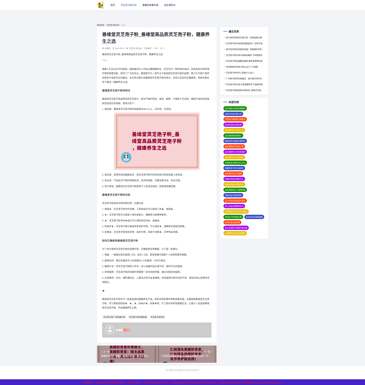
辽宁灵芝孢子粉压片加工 (235, 200)
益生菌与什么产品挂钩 (234, 157)
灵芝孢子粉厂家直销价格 (114, 316)
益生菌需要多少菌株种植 (235, 189)
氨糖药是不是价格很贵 (234, 168)
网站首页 (100, 25)
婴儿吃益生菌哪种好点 (234, 206)
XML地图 (168, 370)
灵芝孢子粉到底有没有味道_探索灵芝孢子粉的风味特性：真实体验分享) (258, 90)
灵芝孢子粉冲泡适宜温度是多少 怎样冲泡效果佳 (247, 43)
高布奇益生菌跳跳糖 (254, 216)
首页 (112, 5)
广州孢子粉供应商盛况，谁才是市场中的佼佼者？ (248, 78)
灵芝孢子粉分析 (129, 5)
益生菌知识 (170, 5)
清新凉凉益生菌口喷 (233, 113)
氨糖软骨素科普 (150, 5)
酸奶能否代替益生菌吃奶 (235, 141)
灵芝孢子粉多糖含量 (138, 316)
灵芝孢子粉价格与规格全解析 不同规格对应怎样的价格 (250, 55)
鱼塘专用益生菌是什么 (234, 179)
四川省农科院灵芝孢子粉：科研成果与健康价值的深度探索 (252, 37)
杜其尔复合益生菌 (232, 222)
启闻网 (107, 48)
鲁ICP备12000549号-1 (191, 370)
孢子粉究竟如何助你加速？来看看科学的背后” (246, 49)
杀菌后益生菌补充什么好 (235, 162)
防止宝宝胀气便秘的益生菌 (236, 227)
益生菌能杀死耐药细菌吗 (235, 108)
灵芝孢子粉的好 (158, 316)
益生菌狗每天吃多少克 (234, 146)
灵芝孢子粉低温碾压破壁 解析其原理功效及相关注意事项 (251, 60)
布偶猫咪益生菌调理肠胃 (235, 233)
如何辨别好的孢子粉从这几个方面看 (242, 66)
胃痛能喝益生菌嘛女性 (234, 184)
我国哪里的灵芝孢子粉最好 (236, 211)
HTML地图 (177, 370)
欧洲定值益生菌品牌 (233, 124)
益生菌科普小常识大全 (234, 130)
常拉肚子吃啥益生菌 (233, 216)
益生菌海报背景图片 (233, 135)
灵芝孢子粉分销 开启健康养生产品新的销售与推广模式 (250, 84)
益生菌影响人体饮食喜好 (235, 151)
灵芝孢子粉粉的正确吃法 (235, 119)
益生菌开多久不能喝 (233, 173)
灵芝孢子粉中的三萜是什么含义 (240, 72)
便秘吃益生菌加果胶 (233, 195)
